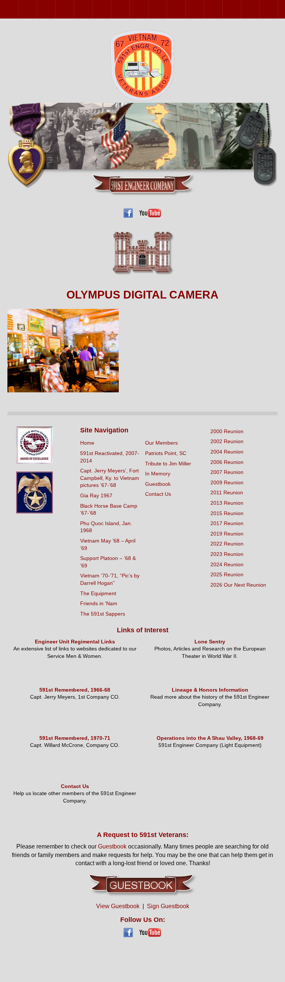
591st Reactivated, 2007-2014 (109, 457)
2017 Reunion (185, 9)
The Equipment (98, 593)
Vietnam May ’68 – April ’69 (107, 544)
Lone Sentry (209, 642)
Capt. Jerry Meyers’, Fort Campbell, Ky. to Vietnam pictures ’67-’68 (109, 478)
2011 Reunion (226, 492)
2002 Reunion (226, 441)
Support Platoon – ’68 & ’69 (108, 562)
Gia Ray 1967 (96, 495)
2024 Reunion (259, 9)
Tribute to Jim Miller (168, 464)
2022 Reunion (222, 9)
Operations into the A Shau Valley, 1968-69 (210, 738)
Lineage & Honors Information (210, 690)
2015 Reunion (226, 513)
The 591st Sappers (102, 614)
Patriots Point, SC (165, 453)
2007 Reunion (92, 9)
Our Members (161, 443)
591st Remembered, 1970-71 (74, 738)
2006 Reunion (226, 462)
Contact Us (158, 494)
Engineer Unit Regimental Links (75, 642)
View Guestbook (118, 906)
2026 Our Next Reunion (238, 585)
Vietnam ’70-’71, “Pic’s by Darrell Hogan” (110, 579)
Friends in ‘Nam (98, 603)
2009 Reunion (226, 482)
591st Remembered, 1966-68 (74, 690)
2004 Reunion (55, 9)
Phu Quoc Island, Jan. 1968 (106, 527)
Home (87, 443)
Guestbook (158, 484)
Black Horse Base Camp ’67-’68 (108, 509)
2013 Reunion (226, 503)
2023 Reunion (226, 554)
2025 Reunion (226, 574)
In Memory (157, 474)
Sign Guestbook (168, 906)
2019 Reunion (226, 534)
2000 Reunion (18, 9)
